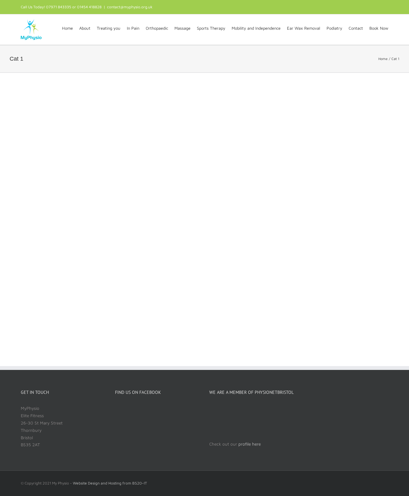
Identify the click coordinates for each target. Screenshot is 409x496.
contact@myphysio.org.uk (129, 6)
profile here (249, 444)
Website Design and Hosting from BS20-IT (110, 483)
